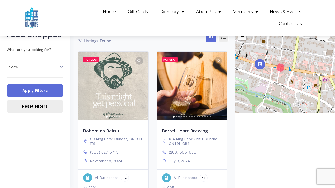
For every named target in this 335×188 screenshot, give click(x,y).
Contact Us (290, 23)
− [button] (242, 36)
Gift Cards (138, 11)
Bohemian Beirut (101, 131)
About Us (206, 11)
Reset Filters (35, 106)
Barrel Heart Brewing (185, 131)
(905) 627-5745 (104, 152)
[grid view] (211, 37)
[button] (84, 86)
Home (109, 11)
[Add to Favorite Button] (139, 61)
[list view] (223, 37)
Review (12, 66)
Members (243, 11)
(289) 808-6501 (183, 152)
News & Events (285, 11)
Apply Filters (35, 90)
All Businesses (106, 177)
